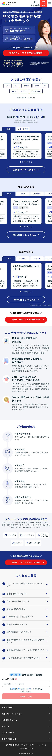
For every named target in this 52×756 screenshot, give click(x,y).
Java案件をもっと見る (24, 234)
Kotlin (23, 91)
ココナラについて (9, 739)
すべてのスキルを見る (25, 98)
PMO (9, 258)
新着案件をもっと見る (24, 169)
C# (45, 85)
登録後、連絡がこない (16, 609)
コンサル (22, 258)
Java (7, 85)
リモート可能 (23, 129)
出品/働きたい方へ (9, 720)
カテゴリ (5, 726)
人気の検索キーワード (26, 748)
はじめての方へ (8, 732)
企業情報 (9, 745)
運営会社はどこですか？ (17, 593)
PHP (16, 85)
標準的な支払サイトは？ (17, 624)
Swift (14, 91)
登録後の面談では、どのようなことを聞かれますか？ (26, 641)
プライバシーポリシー (25, 689)
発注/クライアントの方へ (12, 714)
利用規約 (13, 689)
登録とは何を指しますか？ (18, 601)
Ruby (37, 85)
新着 (9, 129)
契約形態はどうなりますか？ (19, 632)
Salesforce (36, 91)
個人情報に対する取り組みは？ (20, 616)
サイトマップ (42, 745)
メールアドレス (8, 679)
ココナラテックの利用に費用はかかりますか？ (25, 584)
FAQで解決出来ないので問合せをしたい (24, 657)
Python (26, 85)
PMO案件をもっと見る (24, 299)
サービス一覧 (7, 707)
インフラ (37, 258)
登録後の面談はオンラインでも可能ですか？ (26, 650)
